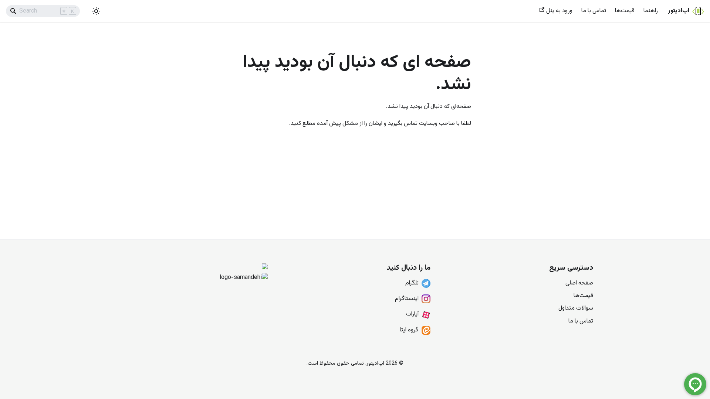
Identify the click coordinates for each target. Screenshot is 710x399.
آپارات (412, 314)
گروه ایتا (409, 330)
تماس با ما (593, 11)
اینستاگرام (407, 298)
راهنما (650, 11)
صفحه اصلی (579, 283)
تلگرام (412, 283)
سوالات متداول (575, 308)
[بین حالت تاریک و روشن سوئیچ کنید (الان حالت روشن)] (96, 11)
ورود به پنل (559, 11)
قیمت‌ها (625, 11)
